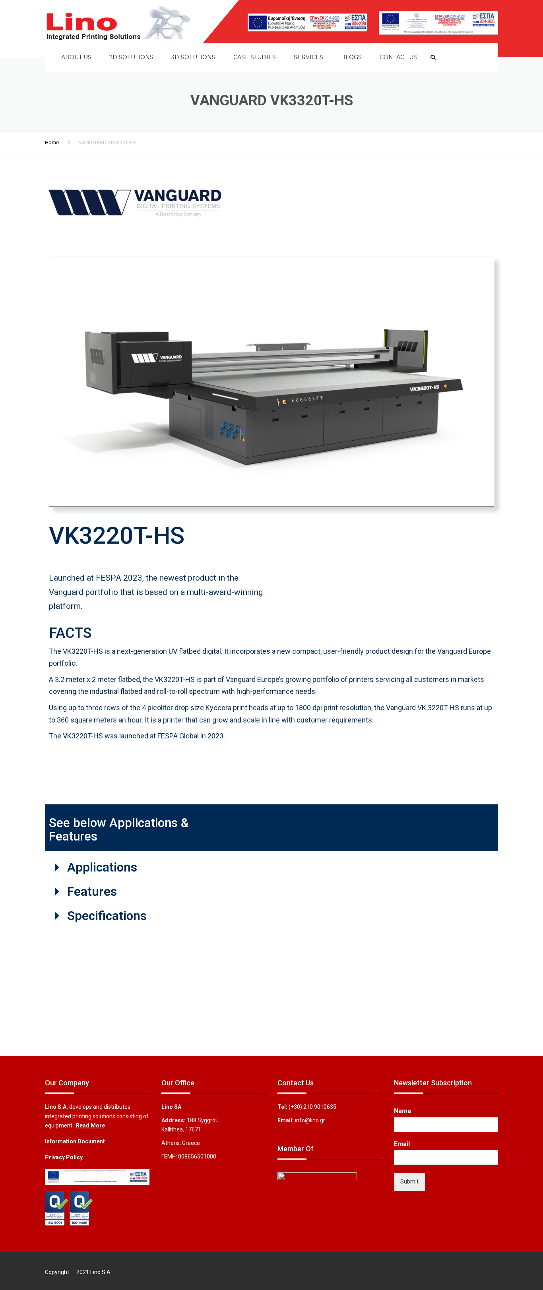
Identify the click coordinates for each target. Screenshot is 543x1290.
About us (76, 57)
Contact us (398, 57)
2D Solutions (131, 57)
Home (52, 142)
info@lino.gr (310, 1120)
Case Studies (254, 57)
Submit (409, 1181)
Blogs (351, 57)
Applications (102, 867)
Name (405, 1111)
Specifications (107, 915)
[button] (271, 867)
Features (92, 891)
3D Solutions (193, 57)
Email (404, 1144)
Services (308, 57)
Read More (90, 1125)
